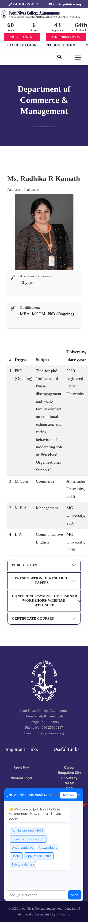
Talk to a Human (23, 864)
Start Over (68, 795)
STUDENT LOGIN (60, 45)
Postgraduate (48, 847)
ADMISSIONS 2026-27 (66, 37)
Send (75, 895)
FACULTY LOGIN (22, 45)
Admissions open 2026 (27, 830)
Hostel (16, 856)
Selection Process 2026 (28, 839)
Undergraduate (22, 847)
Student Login (21, 778)
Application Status (38, 856)
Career (69, 767)
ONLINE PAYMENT (22, 37)
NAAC (69, 783)
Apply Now (22, 767)
